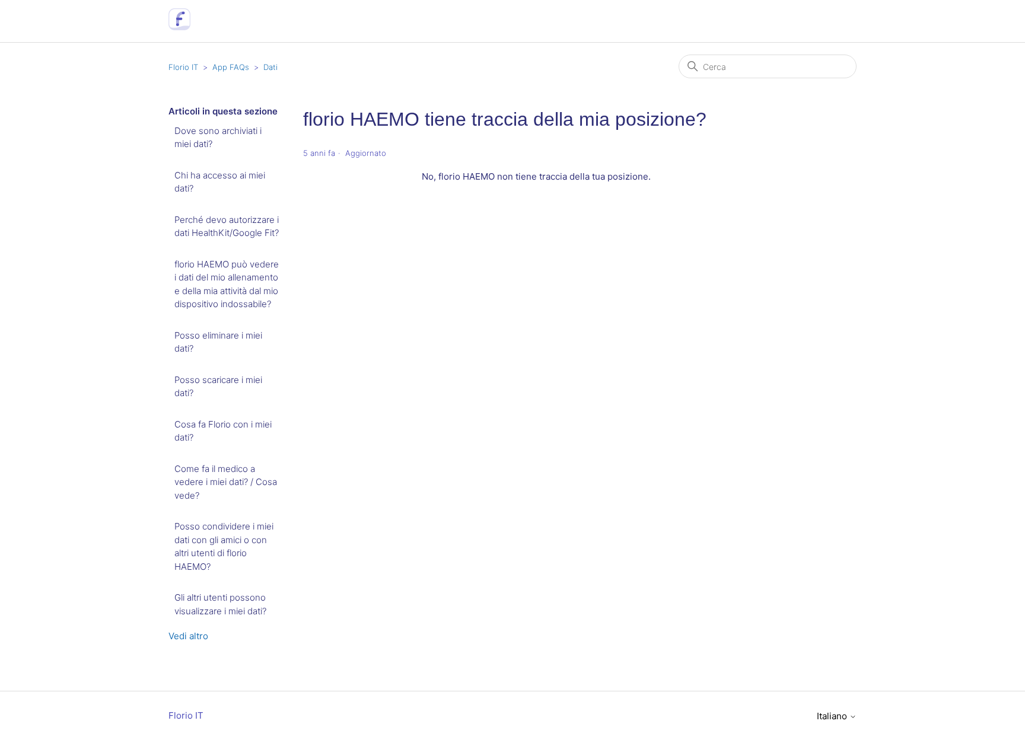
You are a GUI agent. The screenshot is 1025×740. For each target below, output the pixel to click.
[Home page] (179, 27)
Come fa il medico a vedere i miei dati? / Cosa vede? (225, 482)
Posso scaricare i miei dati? (218, 386)
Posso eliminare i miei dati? (218, 342)
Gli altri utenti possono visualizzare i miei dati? (220, 604)
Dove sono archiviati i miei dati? (218, 137)
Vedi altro (188, 636)
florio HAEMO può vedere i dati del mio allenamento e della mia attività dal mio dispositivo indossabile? (226, 284)
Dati (270, 67)
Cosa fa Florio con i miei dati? (223, 431)
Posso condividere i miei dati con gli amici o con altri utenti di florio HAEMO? (223, 546)
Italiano (833, 716)
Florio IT (183, 67)
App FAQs (230, 67)
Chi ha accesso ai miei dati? (219, 182)
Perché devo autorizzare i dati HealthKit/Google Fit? (226, 226)
